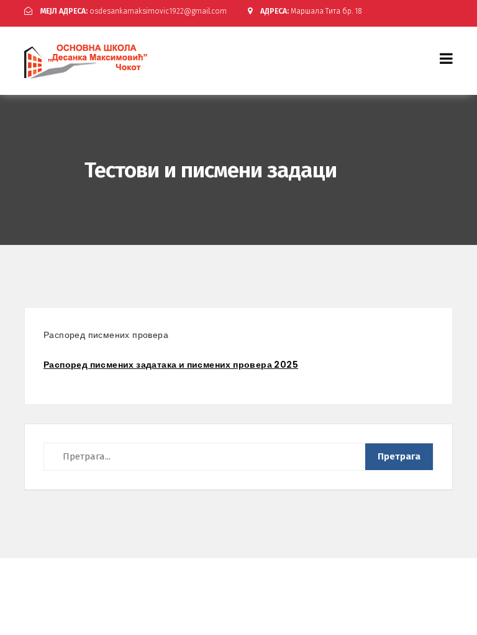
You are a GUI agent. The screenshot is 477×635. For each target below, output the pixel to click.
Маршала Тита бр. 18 (311, 11)
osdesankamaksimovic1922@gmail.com (133, 11)
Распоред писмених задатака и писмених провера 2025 (170, 364)
